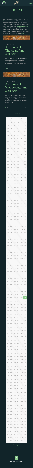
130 (18, 187)
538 (18, 408)
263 (21, 258)
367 (8, 317)
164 (11, 206)
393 (15, 330)
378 (25, 320)
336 (25, 297)
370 (18, 317)
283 (8, 271)
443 (21, 356)
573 (15, 428)
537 (15, 408)
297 (15, 278)
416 (11, 343)
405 (15, 337)
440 (11, 356)
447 (15, 359)
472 (18, 372)
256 (18, 255)
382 (18, 324)
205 (8, 229)
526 (18, 402)
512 (11, 395)
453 (15, 363)
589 (8, 437)
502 (18, 389)
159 (15, 203)
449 (21, 359)
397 (8, 333)
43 (8, 141)
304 (18, 281)
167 (22, 206)
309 (15, 284)
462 (25, 366)
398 (11, 333)
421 (8, 346)
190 (18, 219)
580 (18, 431)
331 (8, 297)
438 (25, 353)
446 (11, 359)
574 (18, 428)
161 (21, 203)
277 (8, 268)
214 (18, 232)
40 (18, 138)
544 (18, 411)
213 (15, 232)
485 (21, 379)
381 (15, 324)
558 (25, 418)
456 (25, 363)
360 (25, 311)
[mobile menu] (30, 2)
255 (15, 255)
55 (8, 148)
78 (25, 158)
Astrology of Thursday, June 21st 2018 (14, 51)
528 (25, 402)
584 (11, 434)
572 (11, 428)
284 (11, 271)
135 (15, 190)
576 (25, 428)
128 (11, 187)
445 (8, 359)
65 (21, 151)
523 (8, 402)
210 (25, 229)
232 (18, 242)
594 (25, 437)
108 (25, 174)
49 (8, 145)
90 (25, 164)
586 (18, 434)
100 (18, 171)
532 (18, 405)
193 (8, 223)
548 (11, 415)
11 (21, 122)
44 (11, 141)
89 (21, 164)
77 (21, 158)
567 (15, 424)
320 (11, 291)
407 (21, 337)
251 (22, 252)
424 (18, 346)
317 (22, 288)
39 (14, 138)
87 (14, 164)
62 (11, 151)
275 (21, 265)
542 (11, 411)
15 (14, 125)
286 (18, 271)
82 (18, 161)
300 (25, 278)
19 (8, 128)
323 (21, 291)
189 (15, 219)
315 (15, 288)
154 (18, 200)
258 (25, 255)
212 (11, 232)
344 (11, 304)
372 (25, 317)
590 (11, 437)
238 (18, 245)
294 (25, 275)
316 (18, 288)
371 (22, 317)
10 (18, 122)
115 (8, 180)
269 (21, 262)
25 (8, 132)
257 (21, 255)
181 (8, 216)
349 (8, 307)
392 (11, 330)
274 (18, 265)
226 (18, 239)
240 (25, 245)
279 (15, 268)
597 (18, 441)
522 (25, 398)
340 (18, 301)
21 (14, 128)
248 (11, 252)
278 (11, 268)
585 (15, 434)
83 (21, 161)
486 (25, 379)
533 (21, 405)
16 (18, 125)
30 (25, 132)
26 (11, 132)
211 (8, 232)
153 (15, 200)
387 (15, 327)
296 (11, 278)
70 (18, 154)
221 (22, 236)
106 (18, 174)
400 (18, 333)
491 (22, 382)
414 (25, 340)
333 (15, 297)
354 (25, 307)
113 (21, 177)
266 (11, 262)
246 (25, 249)
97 (8, 171)
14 (11, 125)
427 (8, 350)
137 (22, 190)
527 (21, 402)
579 (15, 431)
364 (18, 314)
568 (18, 424)
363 (15, 314)
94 (18, 167)
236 (11, 245)
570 (25, 424)
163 (8, 206)
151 (8, 200)
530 (11, 405)
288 (25, 271)
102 (25, 171)
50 (11, 145)
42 (25, 138)
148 (18, 197)
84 (25, 161)
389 (21, 327)
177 (15, 213)
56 (11, 148)
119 (21, 180)
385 (8, 327)
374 (11, 320)
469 (8, 372)
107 (22, 174)
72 (25, 154)
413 (22, 340)
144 (25, 193)
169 (8, 210)
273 (15, 265)
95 (21, 167)
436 (18, 353)
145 (8, 197)
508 (18, 392)
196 (18, 223)
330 (25, 294)
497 (21, 385)
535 (8, 408)
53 (21, 145)
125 (22, 184)
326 (11, 294)
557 (21, 418)
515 (22, 395)
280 (18, 268)
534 (25, 405)
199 (8, 226)
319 (8, 291)
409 (8, 340)
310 (18, 284)
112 (18, 177)
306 (25, 281)
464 (11, 369)
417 (15, 343)
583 (8, 434)
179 (22, 213)
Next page (16, 445)
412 (18, 340)
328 (18, 294)
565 (8, 424)
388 (18, 327)
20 (11, 128)
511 (8, 395)
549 (15, 415)
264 (25, 258)
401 (22, 333)
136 (18, 190)
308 (11, 284)
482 (11, 379)
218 (11, 236)
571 (8, 428)
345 (15, 304)
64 (18, 151)
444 (25, 356)
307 (8, 284)
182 (11, 216)
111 (14, 177)
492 (25, 382)
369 (15, 317)
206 (11, 229)
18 (25, 125)
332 (11, 297)
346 (18, 304)
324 (25, 291)
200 (11, 226)
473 (21, 372)
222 (25, 236)
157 (8, 203)
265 (8, 262)
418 (18, 343)
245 (21, 249)
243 (15, 249)
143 (22, 193)
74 (11, 158)
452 (11, 363)
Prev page (17, 113)
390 (25, 327)
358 (18, 311)
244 (18, 249)
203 (21, 226)
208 (18, 229)
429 (15, 350)
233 (21, 242)
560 (11, 421)
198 (25, 223)
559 (8, 421)
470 (11, 372)
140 (11, 193)
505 (8, 392)
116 (11, 180)
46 (18, 141)
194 (11, 223)
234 (25, 242)
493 (8, 385)
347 (21, 304)
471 (15, 372)
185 (22, 216)
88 (18, 164)
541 (8, 411)
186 (25, 216)
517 (8, 398)
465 (15, 369)
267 (15, 262)
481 (8, 379)
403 (8, 337)
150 (25, 197)
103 (8, 174)
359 (21, 311)
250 (18, 252)
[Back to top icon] (16, 458)
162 (25, 203)
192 (25, 219)
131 (21, 187)
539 (21, 408)
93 (14, 167)
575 (21, 428)
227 (21, 239)
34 (18, 135)
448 (18, 359)
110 (11, 177)
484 (18, 379)
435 (15, 353)
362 (11, 314)
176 (11, 213)
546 (25, 411)
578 (11, 431)
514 (18, 395)
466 (18, 369)
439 (8, 356)
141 (15, 193)
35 (21, 135)
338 (11, 301)
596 (15, 441)
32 (11, 135)
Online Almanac (7, 21)
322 (18, 291)
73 (8, 158)
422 (11, 346)
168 (25, 206)
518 (11, 398)
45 (14, 141)
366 (25, 314)
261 (15, 258)
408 (25, 337)
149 (22, 197)
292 (18, 275)
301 (8, 281)
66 (25, 151)
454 (18, 363)
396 (25, 330)
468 (25, 369)
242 (11, 249)
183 (15, 216)
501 (15, 389)
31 (8, 135)
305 (21, 281)
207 (15, 229)
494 (11, 385)
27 (14, 132)
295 (8, 278)
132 (25, 187)
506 (11, 392)
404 (11, 337)
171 (15, 210)
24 (25, 128)
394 (18, 330)
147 (15, 197)
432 (25, 350)
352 (18, 307)
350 (11, 307)
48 (25, 141)
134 (11, 190)
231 (15, 242)
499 (8, 389)
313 (8, 288)
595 (11, 441)
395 (21, 330)
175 (8, 213)
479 (21, 376)
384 (25, 324)
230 (11, 242)
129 (15, 187)
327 (15, 294)
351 (15, 307)
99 (14, 171)
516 (25, 395)
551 (22, 415)
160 (18, 203)
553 (8, 418)
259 (8, 258)
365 (21, 314)
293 (21, 275)
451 (8, 363)
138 (25, 190)
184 (18, 216)
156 (25, 200)
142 (18, 193)
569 (21, 424)
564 (25, 421)
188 (11, 219)
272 (11, 265)
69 (14, 154)
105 (15, 174)
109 (8, 177)
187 (8, 219)
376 (18, 320)
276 (25, 265)
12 (25, 122)
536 (11, 408)
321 (15, 291)
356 (11, 311)
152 (11, 200)
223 (8, 239)
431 (22, 350)
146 (11, 197)
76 (18, 158)
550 (18, 415)
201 (15, 226)
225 (15, 239)
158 (11, 203)
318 (25, 288)
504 (25, 389)
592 (18, 437)
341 (22, 301)
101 (21, 171)
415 (8, 343)
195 (15, 223)
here (22, 33)
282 (25, 268)
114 (25, 177)
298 (18, 278)
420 (25, 343)
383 (21, 324)
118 (18, 180)
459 (15, 366)
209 (21, 229)
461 (22, 366)
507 (15, 392)
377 (21, 320)
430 (18, 350)
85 (8, 164)
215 (22, 232)
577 (8, 431)
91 (8, 167)
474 (25, 372)
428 (11, 350)
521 (22, 398)
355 (8, 311)
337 (8, 301)
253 (8, 255)
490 (18, 382)
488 (11, 382)
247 (8, 252)
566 (11, 424)
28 (18, 132)
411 (15, 340)
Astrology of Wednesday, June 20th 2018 (16, 88)
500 (11, 389)
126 (25, 184)
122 (11, 184)
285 (15, 271)
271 (8, 265)
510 (25, 392)
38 (11, 138)
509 (21, 392)
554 (11, 418)
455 (21, 363)
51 (14, 145)
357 (15, 311)
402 (25, 333)
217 (8, 236)
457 (8, 366)
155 (22, 200)
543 (15, 411)
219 (15, 236)
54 (25, 145)
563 (21, 421)
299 (21, 278)
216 (25, 232)
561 (15, 421)
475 (8, 376)
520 (18, 398)
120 (25, 180)
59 (21, 148)
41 (21, 138)
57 (14, 148)
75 (14, 158)
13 (8, 125)
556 (18, 418)
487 (8, 382)
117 (15, 180)
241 (8, 249)
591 (15, 437)
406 (18, 337)
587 (21, 434)
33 (14, 135)
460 (18, 366)
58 (18, 148)
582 (25, 431)
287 (21, 271)
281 (22, 268)
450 (25, 359)
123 (15, 184)
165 (15, 206)
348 (25, 304)
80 (11, 161)
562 (18, 421)
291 (15, 275)
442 (18, 356)
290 (11, 275)
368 (11, 317)
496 (18, 385)
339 (15, 301)
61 (8, 151)
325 (8, 294)
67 (8, 154)
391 (8, 330)
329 (21, 294)
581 (22, 431)
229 (8, 242)
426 (25, 346)
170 (11, 210)
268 (18, 262)
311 (21, 284)
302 (11, 281)
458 (11, 366)
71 (21, 154)
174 (25, 210)
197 (22, 223)
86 (11, 164)
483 (15, 379)
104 (11, 174)
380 (11, 324)
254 (11, 255)
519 (15, 398)
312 (25, 284)
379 (8, 324)
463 (8, 369)
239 (21, 245)
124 (18, 184)
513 (15, 395)
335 (21, 297)
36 (25, 135)
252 (25, 252)
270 (25, 262)
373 (8, 320)
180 (25, 213)
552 (25, 415)
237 (15, 245)
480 (25, 376)
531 (15, 405)
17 (21, 125)
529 (8, 405)
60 (25, 148)
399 (15, 333)
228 (25, 239)
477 (15, 376)
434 (11, 353)
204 (25, 226)
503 (21, 389)
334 (18, 297)
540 (25, 408)
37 (8, 138)
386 (11, 327)
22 (18, 128)
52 (18, 145)
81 (14, 161)
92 (11, 167)
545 (21, 411)
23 (21, 128)
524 (11, 402)
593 (21, 437)
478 (18, 376)
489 (15, 382)
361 (8, 314)
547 (8, 415)
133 (8, 190)
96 (25, 167)
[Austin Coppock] (16, 2)
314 (11, 288)
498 (25, 385)
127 (8, 187)
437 (21, 353)
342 (25, 301)
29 (21, 132)
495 (15, 385)
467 (21, 369)
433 (8, 353)
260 (11, 258)
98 (11, 171)
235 (8, 245)
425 (21, 346)
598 (21, 441)
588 (25, 434)
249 (15, 252)
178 (18, 213)
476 (11, 376)
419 (22, 343)
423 (15, 346)
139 (8, 193)
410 (11, 340)
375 (15, 320)
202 (18, 226)
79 (8, 161)
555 (15, 418)
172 (18, 210)
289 (8, 275)
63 (14, 151)
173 (22, 210)
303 (15, 281)
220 (18, 236)
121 (8, 184)
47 (21, 141)
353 (21, 307)
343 (8, 304)
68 (11, 154)
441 (15, 356)
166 (18, 206)
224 (11, 239)
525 (15, 402)
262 (18, 258)
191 (21, 219)
